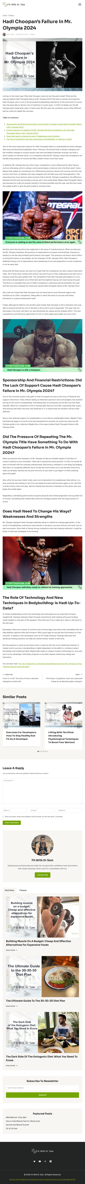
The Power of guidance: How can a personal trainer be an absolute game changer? (64, 678)
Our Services (47, 1179)
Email (34, 810)
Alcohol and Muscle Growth (17, 1124)
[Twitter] (34, 1161)
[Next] (79, 725)
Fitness (32, 34)
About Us (26, 1179)
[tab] (38, 751)
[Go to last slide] (6, 725)
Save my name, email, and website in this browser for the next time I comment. (34, 817)
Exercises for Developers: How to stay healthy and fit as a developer (21, 735)
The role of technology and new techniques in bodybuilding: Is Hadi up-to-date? (39, 139)
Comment (8, 780)
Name (7, 810)
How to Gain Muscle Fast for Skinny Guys (23, 1121)
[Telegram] (45, 1161)
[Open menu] (79, 4)
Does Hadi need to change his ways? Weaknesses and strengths (33, 136)
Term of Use (59, 1179)
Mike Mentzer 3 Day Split (16, 1117)
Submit (42, 1095)
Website (62, 810)
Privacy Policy (15, 1179)
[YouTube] (40, 1161)
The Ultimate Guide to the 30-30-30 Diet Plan (35, 1000)
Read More (11, 950)
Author (68, 1179)
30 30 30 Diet (11, 1128)
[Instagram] (50, 1161)
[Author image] (4, 34)
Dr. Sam (11, 34)
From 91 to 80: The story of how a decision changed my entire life (21, 678)
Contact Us (36, 1179)
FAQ (74, 1179)
